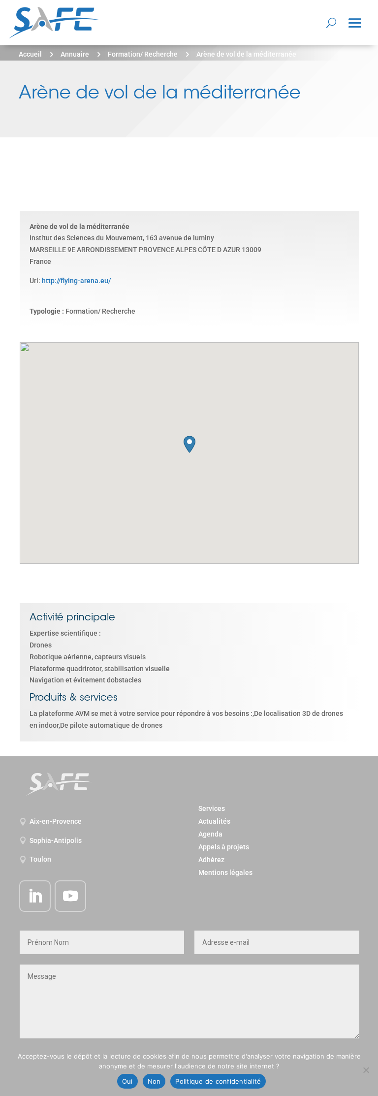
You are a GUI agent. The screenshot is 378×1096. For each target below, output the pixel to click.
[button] (189, 444)
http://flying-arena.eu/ (76, 281)
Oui (127, 1081)
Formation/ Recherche (143, 54)
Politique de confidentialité (218, 1081)
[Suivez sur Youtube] (70, 896)
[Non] (366, 1070)
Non (154, 1081)
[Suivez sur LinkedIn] (35, 896)
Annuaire (75, 54)
